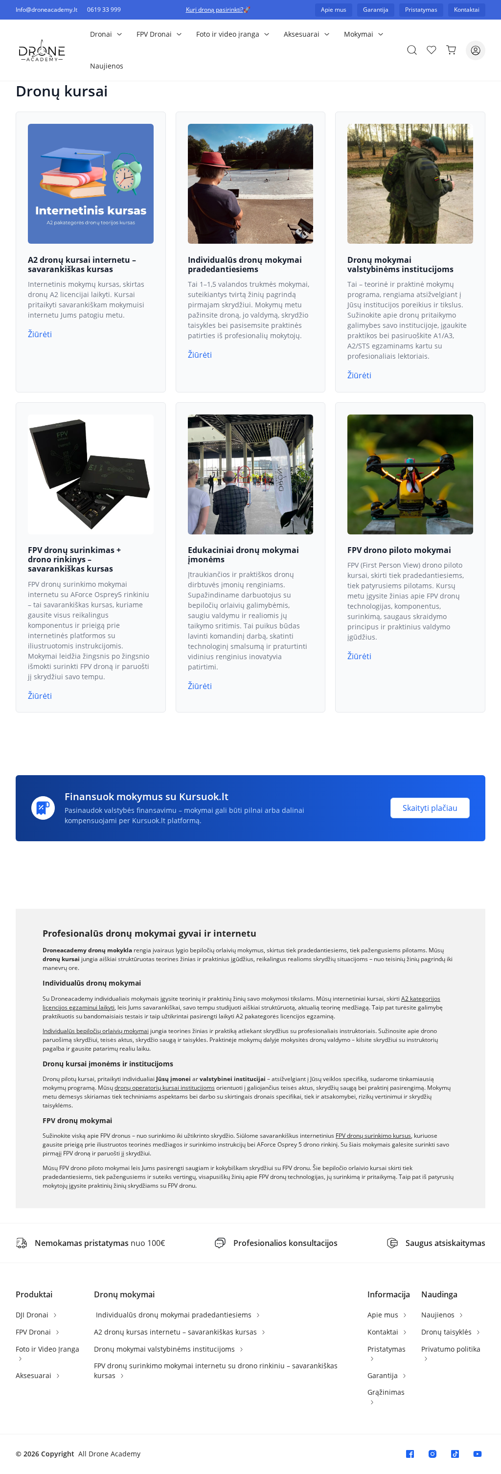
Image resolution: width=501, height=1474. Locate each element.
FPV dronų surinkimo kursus (373, 1135)
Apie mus (383, 1314)
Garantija (383, 1375)
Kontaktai (383, 1331)
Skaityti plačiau (430, 808)
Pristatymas (386, 1349)
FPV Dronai (154, 34)
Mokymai (358, 34)
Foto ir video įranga (227, 34)
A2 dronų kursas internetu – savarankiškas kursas (176, 1331)
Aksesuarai (301, 34)
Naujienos (106, 65)
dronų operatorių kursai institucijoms (164, 1087)
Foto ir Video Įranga (47, 1349)
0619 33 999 (104, 10)
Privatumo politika (450, 1349)
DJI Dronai (33, 1314)
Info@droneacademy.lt (46, 10)
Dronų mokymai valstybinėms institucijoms (165, 1349)
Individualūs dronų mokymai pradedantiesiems (173, 1314)
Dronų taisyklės (447, 1331)
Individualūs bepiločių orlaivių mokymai (96, 1031)
